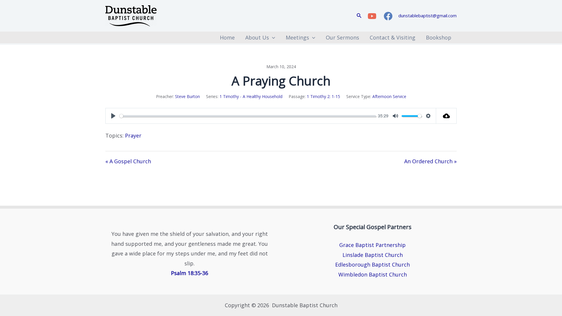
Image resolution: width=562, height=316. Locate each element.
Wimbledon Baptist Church (372, 274)
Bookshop (438, 37)
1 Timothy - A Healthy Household (251, 96)
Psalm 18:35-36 (189, 272)
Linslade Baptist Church (372, 254)
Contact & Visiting (392, 37)
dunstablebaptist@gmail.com (427, 15)
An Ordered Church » (430, 161)
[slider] (247, 116)
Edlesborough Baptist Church (372, 264)
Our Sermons (342, 37)
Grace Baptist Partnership (372, 244)
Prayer (133, 135)
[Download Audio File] (446, 116)
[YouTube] (372, 16)
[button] (359, 16)
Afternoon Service (389, 96)
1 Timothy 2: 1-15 (323, 96)
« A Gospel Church (128, 161)
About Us (257, 37)
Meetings (297, 37)
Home (227, 37)
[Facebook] (388, 16)
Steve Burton (187, 96)
